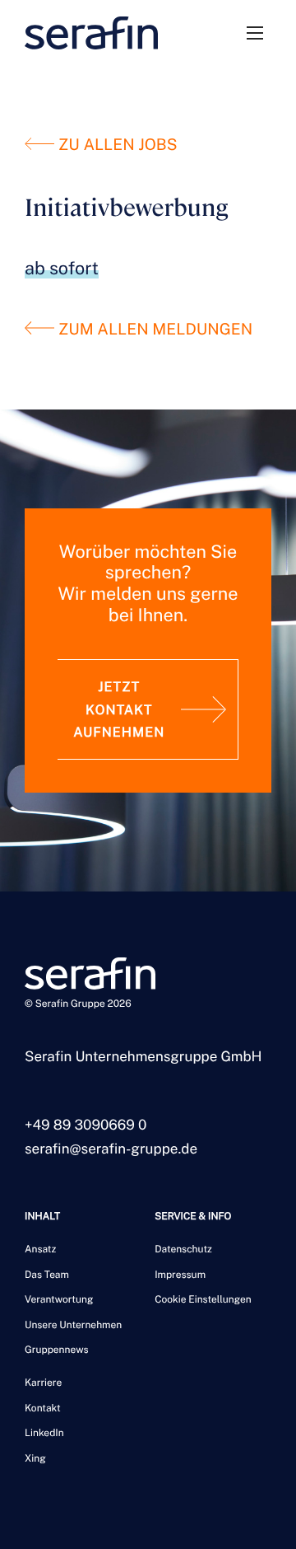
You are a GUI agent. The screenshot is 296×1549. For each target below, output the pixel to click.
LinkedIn (44, 1433)
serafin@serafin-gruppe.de (111, 1148)
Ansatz (40, 1249)
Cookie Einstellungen (203, 1299)
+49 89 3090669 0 (85, 1124)
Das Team (47, 1274)
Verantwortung (59, 1299)
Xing (35, 1458)
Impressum (180, 1274)
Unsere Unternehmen (73, 1325)
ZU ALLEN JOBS (115, 145)
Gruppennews (57, 1349)
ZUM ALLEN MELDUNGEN (153, 330)
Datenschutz (183, 1249)
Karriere (43, 1382)
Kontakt (43, 1408)
